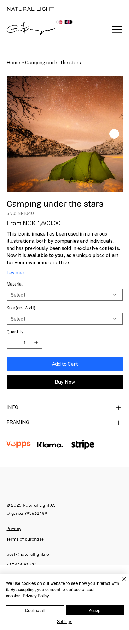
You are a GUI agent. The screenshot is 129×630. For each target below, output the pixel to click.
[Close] (120, 582)
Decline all (35, 610)
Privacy (14, 528)
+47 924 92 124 (22, 564)
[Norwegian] (60, 22)
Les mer (16, 273)
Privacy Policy (36, 596)
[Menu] (117, 29)
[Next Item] (114, 134)
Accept (95, 610)
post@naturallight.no (28, 554)
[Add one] (36, 343)
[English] (68, 22)
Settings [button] (64, 621)
